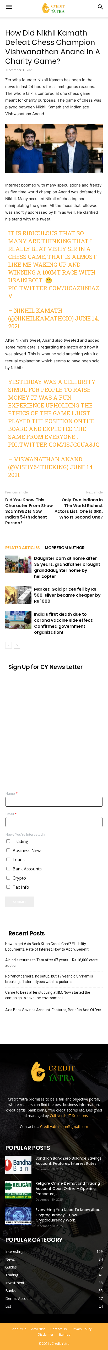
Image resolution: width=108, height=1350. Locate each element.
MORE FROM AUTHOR (64, 547)
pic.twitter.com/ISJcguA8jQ (54, 444)
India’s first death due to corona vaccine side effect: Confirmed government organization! (63, 623)
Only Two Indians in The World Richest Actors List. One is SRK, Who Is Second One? (79, 508)
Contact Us (58, 1329)
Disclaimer (45, 1334)
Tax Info (21, 887)
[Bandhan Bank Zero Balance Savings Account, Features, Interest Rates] (18, 1165)
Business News (27, 850)
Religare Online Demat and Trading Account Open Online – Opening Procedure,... (68, 1188)
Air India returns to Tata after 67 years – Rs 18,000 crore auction (51, 963)
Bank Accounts (27, 869)
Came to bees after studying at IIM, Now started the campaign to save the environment (47, 995)
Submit (19, 901)
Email (11, 814)
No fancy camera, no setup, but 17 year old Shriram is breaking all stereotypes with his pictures (49, 979)
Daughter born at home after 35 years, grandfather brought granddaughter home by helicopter (67, 567)
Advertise (38, 1329)
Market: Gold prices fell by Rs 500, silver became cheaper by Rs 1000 (67, 595)
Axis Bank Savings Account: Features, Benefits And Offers (53, 1010)
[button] (100, 7)
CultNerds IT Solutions (69, 1115)
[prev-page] (8, 645)
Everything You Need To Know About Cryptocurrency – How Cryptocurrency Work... (69, 1215)
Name (12, 793)
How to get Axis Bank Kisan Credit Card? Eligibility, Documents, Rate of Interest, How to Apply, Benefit (47, 946)
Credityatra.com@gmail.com (64, 1126)
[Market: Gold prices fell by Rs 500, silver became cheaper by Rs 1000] (18, 595)
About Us (19, 1329)
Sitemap (64, 1334)
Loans (19, 860)
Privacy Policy (81, 1329)
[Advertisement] (54, 728)
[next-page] (17, 645)
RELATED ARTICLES (22, 547)
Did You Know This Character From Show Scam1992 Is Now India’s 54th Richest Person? (29, 511)
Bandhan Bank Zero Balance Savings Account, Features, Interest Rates (68, 1161)
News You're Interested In (26, 834)
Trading (20, 841)
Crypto (19, 878)
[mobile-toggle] (9, 7)
